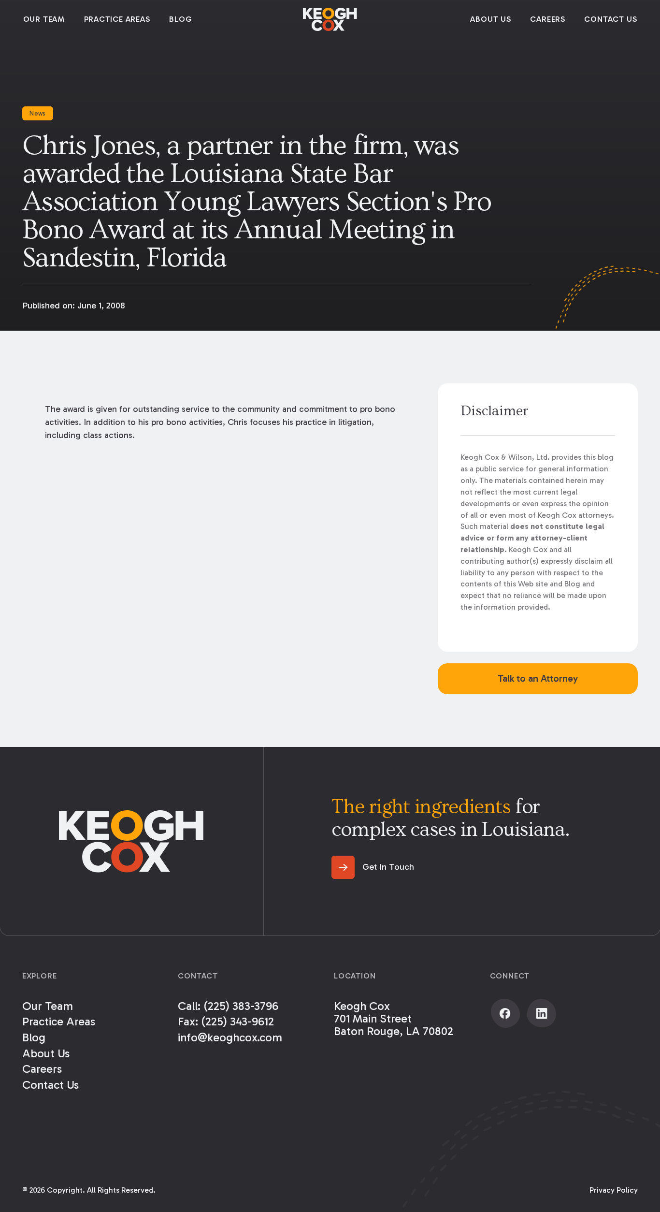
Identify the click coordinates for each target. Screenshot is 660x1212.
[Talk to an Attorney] (538, 678)
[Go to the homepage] (131, 841)
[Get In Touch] (372, 867)
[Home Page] (330, 19)
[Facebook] (505, 1013)
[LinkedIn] (541, 1013)
